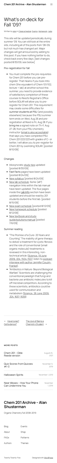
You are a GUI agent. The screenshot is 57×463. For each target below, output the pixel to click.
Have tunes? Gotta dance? (11, 323)
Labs (50, 31)
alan (14, 31)
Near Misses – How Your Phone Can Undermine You (21, 384)
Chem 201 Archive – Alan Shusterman (25, 4)
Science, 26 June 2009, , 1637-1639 (29, 295)
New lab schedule (19, 182)
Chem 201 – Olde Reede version (13, 354)
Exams (35, 31)
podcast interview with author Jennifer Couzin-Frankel (30, 262)
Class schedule (25, 31)
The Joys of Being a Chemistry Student (35, 323)
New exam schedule (20, 206)
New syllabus (16, 178)
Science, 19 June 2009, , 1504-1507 (28, 257)
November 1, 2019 (46, 374)
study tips (29, 165)
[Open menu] (51, 4)
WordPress (48, 457)
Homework (42, 31)
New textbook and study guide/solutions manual (22, 217)
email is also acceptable (35, 132)
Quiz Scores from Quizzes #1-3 (18, 365)
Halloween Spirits (13, 374)
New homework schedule (23, 209)
